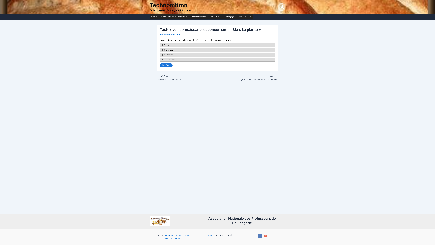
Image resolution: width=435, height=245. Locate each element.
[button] (282, 7)
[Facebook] (260, 236)
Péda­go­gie (230, 17)
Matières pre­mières (167, 17)
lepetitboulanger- (172, 238)
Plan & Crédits (244, 17)
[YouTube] (265, 236)
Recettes (181, 17)
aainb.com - (170, 235)
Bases (153, 17)
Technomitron (168, 5)
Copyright (208, 235)
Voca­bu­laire (215, 17)
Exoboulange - (182, 235)
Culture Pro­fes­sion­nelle (197, 17)
